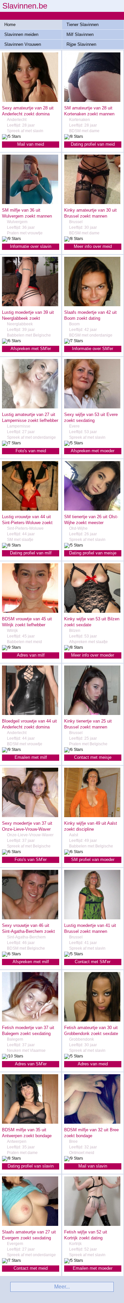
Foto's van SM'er (31, 859)
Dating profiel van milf (31, 552)
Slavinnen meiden (21, 34)
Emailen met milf (31, 757)
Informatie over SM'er (92, 348)
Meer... (62, 1286)
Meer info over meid (93, 246)
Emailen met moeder (92, 1268)
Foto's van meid (31, 450)
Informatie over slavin (30, 246)
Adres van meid (93, 1063)
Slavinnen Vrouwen (22, 44)
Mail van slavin (92, 1166)
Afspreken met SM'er (31, 348)
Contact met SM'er (92, 961)
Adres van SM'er (31, 1063)
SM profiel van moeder (92, 859)
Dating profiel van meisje (92, 552)
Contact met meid (31, 1268)
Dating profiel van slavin (31, 1166)
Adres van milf (31, 655)
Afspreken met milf (31, 961)
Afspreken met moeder (92, 450)
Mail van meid (30, 144)
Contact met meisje (92, 757)
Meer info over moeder (92, 655)
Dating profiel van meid (93, 144)
